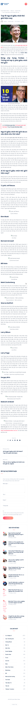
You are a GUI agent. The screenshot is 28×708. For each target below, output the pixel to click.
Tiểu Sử (7, 686)
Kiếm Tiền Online (9, 667)
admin (5, 21)
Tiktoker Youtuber (9, 689)
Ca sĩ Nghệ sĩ (8, 635)
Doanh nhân (10, 21)
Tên (4, 494)
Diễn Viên (7, 648)
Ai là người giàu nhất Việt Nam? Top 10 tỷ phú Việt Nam (13, 452)
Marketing (7, 670)
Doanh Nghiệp (8, 651)
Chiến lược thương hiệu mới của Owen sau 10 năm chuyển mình (16, 543)
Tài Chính (7, 679)
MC (6, 673)
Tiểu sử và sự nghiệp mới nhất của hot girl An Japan (13, 463)
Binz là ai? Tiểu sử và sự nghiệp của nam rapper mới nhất (16, 602)
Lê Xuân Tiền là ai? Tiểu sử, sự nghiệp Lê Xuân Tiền (16, 575)
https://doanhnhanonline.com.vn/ (9, 430)
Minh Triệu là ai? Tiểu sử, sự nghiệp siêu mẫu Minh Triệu (15, 590)
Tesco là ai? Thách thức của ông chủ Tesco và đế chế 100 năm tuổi (16, 552)
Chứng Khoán (8, 641)
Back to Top (14, 704)
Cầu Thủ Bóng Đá (9, 638)
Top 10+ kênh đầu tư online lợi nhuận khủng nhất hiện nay (16, 583)
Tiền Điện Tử (8, 682)
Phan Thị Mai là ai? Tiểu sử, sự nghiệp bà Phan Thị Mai (16, 568)
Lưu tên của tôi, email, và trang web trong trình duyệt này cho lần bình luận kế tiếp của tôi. (13, 513)
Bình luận (5, 483)
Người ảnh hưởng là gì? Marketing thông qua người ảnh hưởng (15, 534)
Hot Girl (7, 660)
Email (4, 500)
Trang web (5, 505)
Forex (6, 657)
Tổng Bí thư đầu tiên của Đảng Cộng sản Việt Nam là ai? (16, 616)
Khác (6, 664)
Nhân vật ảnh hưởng (10, 676)
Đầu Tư (7, 645)
